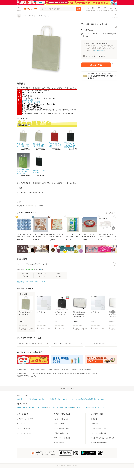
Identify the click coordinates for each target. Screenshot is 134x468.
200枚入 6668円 (27, 100)
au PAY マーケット (22, 369)
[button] (116, 27)
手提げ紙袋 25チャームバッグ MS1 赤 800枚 (54, 145)
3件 (41, 269)
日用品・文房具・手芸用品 (38, 369)
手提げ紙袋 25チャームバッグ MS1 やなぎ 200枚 (23, 171)
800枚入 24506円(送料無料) (31, 102)
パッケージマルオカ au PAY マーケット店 (42, 373)
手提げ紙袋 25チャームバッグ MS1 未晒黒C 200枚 (70, 145)
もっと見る (109, 213)
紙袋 (67, 369)
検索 (78, 9)
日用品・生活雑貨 (54, 369)
